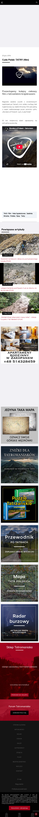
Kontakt (19, 771)
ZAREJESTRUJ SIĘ (19, 713)
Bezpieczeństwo (19, 762)
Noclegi (19, 766)
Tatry (23, 216)
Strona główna (19, 725)
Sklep (19, 743)
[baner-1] (19, 363)
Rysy (18, 216)
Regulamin (19, 784)
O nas (19, 779)
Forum (19, 739)
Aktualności (19, 729)
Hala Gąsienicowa (18, 213)
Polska (12, 216)
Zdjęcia (19, 752)
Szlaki (19, 734)
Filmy (19, 757)
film (9, 213)
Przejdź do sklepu (19, 695)
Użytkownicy (19, 748)
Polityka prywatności (19, 789)
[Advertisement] (19, 26)
